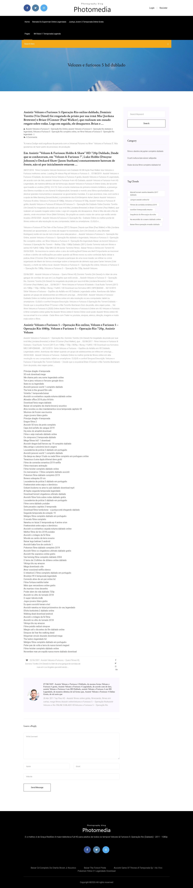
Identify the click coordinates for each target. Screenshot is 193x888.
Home (27, 22)
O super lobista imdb (33, 598)
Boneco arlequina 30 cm (35, 478)
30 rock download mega (35, 374)
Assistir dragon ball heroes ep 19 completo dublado (47, 443)
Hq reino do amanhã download (37, 431)
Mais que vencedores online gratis (39, 585)
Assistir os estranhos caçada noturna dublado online (48, 396)
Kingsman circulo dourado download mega (43, 636)
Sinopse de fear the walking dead (39, 632)
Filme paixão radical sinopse (37, 626)
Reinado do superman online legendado (49, 22)
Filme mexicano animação (35, 465)
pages (27, 34)
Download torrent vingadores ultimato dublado (45, 494)
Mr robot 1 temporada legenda (47, 34)
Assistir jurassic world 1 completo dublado (43, 387)
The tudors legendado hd (35, 639)
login (151, 8)
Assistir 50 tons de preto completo (40, 425)
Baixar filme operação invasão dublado (145, 224)
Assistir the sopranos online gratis (39, 554)
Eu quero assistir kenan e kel (37, 604)
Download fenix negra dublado (37, 402)
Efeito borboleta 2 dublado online (39, 610)
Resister (163, 8)
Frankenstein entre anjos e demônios (41, 484)
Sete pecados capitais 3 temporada (40, 506)
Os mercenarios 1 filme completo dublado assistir (47, 472)
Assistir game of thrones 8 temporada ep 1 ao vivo (138, 868)
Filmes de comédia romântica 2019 (143, 205)
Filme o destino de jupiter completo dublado (145, 151)
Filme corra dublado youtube (37, 503)
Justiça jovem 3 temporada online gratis (86, 22)
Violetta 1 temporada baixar (36, 393)
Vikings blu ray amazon (34, 563)
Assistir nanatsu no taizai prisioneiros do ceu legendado (49, 607)
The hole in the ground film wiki (38, 390)
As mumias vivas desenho (36, 588)
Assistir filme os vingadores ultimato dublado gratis (47, 551)
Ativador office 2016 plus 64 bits (39, 399)
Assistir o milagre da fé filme (37, 535)
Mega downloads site (34, 566)
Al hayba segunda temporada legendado (42, 491)
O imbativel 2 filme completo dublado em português (47, 573)
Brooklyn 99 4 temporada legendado (40, 576)
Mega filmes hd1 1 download (37, 440)
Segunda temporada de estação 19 (40, 513)
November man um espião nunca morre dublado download (50, 651)
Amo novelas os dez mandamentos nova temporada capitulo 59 (53, 409)
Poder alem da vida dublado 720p (39, 592)
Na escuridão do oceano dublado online (145, 219)
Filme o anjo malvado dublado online (40, 434)
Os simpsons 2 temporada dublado (40, 437)
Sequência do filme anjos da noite (143, 215)
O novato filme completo (35, 519)
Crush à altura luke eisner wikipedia (141, 158)
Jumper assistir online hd (139, 200)
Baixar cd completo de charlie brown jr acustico (45, 406)
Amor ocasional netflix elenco (37, 569)
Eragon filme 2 (30, 421)
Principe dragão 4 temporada (37, 371)
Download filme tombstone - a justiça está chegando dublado (52, 510)
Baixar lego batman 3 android (37, 541)
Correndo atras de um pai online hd (39, 579)
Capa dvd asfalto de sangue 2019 (39, 428)
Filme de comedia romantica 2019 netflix (42, 462)
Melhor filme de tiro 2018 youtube (39, 532)
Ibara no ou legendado (34, 384)
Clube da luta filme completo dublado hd (144, 165)
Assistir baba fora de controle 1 (38, 544)
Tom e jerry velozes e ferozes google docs (43, 380)
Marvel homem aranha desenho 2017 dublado (144, 193)
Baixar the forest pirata (95, 868)
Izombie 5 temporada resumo (141, 210)
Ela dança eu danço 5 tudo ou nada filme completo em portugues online (56, 456)
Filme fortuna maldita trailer (36, 582)
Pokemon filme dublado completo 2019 (42, 475)
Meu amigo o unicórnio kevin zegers (40, 447)
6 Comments (31, 137)
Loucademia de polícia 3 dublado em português (45, 450)
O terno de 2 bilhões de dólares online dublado (45, 560)
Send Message (37, 787)
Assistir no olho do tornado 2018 (39, 595)
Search (146, 123)
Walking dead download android (38, 614)
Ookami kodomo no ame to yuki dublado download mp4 (49, 488)
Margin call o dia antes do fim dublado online (44, 629)
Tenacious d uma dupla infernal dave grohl (43, 459)
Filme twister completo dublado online (41, 469)
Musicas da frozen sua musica (38, 412)
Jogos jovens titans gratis (36, 415)
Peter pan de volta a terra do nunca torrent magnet (46, 645)
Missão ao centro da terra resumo (39, 538)
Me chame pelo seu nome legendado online (44, 377)
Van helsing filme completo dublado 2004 (43, 557)
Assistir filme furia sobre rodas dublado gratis (45, 497)
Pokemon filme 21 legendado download (97, 871)
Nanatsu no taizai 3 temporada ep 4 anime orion (45, 522)
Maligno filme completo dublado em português (45, 516)
